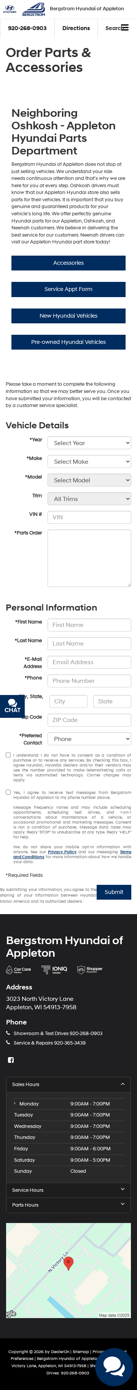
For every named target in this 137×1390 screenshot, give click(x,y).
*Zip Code (30, 717)
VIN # (35, 514)
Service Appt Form (68, 289)
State (36, 696)
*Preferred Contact (30, 739)
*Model (33, 477)
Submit (114, 892)
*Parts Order (28, 533)
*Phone (33, 678)
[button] (27, 28)
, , (31, 696)
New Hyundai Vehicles (68, 316)
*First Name (28, 622)
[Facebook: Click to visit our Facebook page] (11, 1061)
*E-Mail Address (33, 663)
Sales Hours (25, 1084)
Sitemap (81, 1351)
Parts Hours (25, 1205)
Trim (37, 496)
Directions (76, 28)
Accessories (68, 263)
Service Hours (27, 1190)
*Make (34, 458)
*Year (36, 440)
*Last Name (28, 641)
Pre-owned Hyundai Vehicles (68, 342)
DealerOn (60, 1351)
